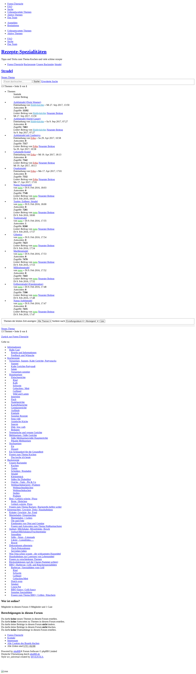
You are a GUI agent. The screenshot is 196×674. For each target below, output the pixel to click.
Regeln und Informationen (23, 352)
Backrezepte (13, 460)
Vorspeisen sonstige (20, 372)
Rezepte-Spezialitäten (24, 51)
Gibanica (17, 234)
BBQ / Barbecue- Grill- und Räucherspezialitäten (33, 564)
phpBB (17, 651)
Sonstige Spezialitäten (21, 592)
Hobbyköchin (37, 105)
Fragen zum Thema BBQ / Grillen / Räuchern (33, 595)
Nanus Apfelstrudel (22, 300)
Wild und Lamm (21, 394)
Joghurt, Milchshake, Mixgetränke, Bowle (29, 529)
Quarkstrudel (19, 168)
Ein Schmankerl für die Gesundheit (26, 451)
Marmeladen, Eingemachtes (22, 515)
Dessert (14, 449)
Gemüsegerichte (19, 407)
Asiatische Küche (19, 421)
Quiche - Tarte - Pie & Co (23, 482)
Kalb (15, 383)
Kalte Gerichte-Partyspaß (23, 366)
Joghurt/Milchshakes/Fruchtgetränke (28, 531)
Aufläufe (15, 410)
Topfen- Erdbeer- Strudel (25, 201)
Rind (15, 380)
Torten (14, 468)
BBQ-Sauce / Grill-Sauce (23, 589)
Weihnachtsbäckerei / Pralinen (25, 485)
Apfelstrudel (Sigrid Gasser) (27, 118)
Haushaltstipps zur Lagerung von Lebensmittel (31, 556)
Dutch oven (16, 581)
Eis (12, 446)
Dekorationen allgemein (20, 545)
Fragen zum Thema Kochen (22, 454)
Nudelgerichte (18, 402)
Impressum (12, 640)
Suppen (14, 363)
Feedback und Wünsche (22, 355)
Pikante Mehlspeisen (21, 440)
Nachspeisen (15, 443)
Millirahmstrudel (21, 267)
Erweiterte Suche (49, 81)
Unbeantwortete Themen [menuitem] (19, 12)
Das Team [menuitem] (12, 17)
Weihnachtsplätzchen (23, 487)
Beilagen (15, 429)
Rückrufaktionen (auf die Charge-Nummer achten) (33, 562)
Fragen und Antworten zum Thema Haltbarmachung (36, 526)
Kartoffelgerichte (19, 405)
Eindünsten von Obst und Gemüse (27, 523)
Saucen (14, 424)
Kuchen (15, 465)
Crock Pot (16, 587)
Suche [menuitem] (10, 9)
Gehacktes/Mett (20, 578)
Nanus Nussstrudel (22, 185)
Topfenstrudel (20, 218)
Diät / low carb (18, 427)
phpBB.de (35, 654)
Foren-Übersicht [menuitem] (15, 3)
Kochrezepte (13, 358)
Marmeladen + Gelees (21, 518)
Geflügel (17, 391)
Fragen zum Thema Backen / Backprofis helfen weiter (35, 507)
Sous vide (16, 418)
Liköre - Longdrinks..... (22, 540)
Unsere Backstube (18, 462)
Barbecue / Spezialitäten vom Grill (27, 567)
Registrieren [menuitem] (13, 25)
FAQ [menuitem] (9, 6)
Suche (37, 81)
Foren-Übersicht (15, 635)
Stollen (16, 493)
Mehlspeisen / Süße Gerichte (23, 435)
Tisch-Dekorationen (20, 548)
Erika (33, 138)
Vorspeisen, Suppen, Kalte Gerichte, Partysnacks (32, 361)
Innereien (15, 396)
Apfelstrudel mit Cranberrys (26, 135)
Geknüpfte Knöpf (22, 152)
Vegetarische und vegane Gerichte (25, 432)
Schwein (17, 385)
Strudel (7, 71)
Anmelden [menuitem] (12, 22)
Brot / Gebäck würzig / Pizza (23, 498)
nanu (20, 187)
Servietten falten (19, 551)
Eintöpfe (15, 413)
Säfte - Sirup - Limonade (23, 537)
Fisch (13, 399)
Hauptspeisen (15, 374)
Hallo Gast (14, 349)
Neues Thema (8, 77)
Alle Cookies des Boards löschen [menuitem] (23, 643)
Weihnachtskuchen (22, 490)
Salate (14, 369)
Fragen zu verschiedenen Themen (25, 559)
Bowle (14, 542)
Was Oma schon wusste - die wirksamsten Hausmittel (35, 553)
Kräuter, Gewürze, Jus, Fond (23, 512)
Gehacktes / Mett (21, 388)
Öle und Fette (17, 520)
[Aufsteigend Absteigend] (92, 321)
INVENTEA (37, 656)
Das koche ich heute (21, 457)
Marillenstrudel (20, 251)
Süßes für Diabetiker (21, 479)
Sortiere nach (59, 321)
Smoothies (16, 534)
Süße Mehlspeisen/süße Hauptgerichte (29, 438)
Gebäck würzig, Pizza (21, 504)
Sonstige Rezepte (19, 416)
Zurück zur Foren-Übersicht (14, 336)
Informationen (14, 347)
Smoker (15, 584)
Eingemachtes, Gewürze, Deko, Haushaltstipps (30, 509)
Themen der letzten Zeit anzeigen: (20, 321)
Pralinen (17, 496)
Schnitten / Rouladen (21, 471)
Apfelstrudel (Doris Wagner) (27, 102)
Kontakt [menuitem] (11, 637)
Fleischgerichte (18, 377)
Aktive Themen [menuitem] (15, 14)
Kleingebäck (17, 476)
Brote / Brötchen (19, 501)
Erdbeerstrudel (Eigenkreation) (28, 284)
